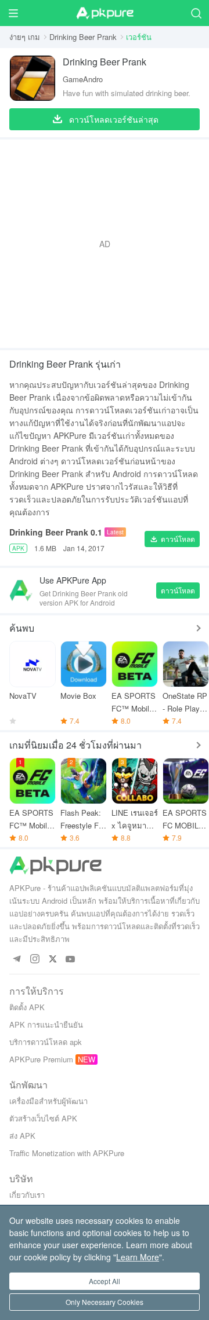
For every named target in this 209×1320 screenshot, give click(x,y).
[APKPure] (104, 13)
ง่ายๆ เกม (24, 36)
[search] (196, 13)
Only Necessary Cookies (104, 1302)
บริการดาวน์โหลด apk (45, 1041)
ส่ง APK (22, 1135)
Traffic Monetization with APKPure (66, 1152)
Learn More (137, 1257)
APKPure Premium (41, 1059)
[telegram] (16, 959)
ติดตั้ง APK (27, 1007)
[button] (172, 539)
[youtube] (70, 959)
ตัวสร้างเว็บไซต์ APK (43, 1118)
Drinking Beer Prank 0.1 (55, 532)
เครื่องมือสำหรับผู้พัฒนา (48, 1100)
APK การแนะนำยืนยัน (46, 1024)
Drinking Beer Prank (83, 36)
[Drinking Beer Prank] (32, 78)
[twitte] (52, 959)
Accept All (104, 1281)
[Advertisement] (104, 244)
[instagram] (34, 959)
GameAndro (83, 79)
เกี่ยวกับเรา (27, 1194)
